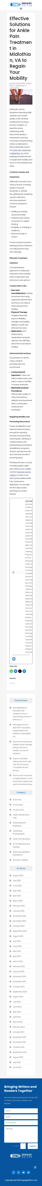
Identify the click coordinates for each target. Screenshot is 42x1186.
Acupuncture (18, 810)
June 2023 (17, 1067)
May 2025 (17, 951)
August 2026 (18, 875)
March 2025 (18, 961)
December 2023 (19, 1037)
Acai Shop (17, 799)
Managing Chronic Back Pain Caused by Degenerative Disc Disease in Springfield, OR (22, 730)
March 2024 (18, 1022)
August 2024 (18, 996)
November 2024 (19, 981)
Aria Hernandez (18, 83)
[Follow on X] (18, 1172)
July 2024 (17, 1001)
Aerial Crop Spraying (21, 839)
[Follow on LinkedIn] (28, 1172)
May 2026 (17, 890)
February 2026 (19, 906)
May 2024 (17, 1012)
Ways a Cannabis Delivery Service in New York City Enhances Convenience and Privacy (22, 764)
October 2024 (18, 986)
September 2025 (20, 931)
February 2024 (19, 1027)
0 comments (18, 86)
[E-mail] (13, 659)
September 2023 (20, 1052)
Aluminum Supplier (20, 860)
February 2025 (19, 966)
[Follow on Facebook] (14, 1172)
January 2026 (18, 911)
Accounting (18, 804)
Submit (33, 1146)
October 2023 (18, 1047)
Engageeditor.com (29, 1180)
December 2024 (19, 976)
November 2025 (19, 921)
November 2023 (19, 1042)
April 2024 (17, 1017)
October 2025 (18, 926)
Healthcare (19, 85)
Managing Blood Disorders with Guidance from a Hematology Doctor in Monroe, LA (22, 713)
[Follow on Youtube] (23, 1172)
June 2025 (17, 946)
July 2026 (17, 880)
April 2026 (17, 895)
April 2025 (17, 956)
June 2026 (17, 885)
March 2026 (18, 901)
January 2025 (18, 971)
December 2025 (19, 916)
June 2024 (17, 1007)
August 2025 (18, 936)
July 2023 (17, 1062)
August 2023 (18, 1057)
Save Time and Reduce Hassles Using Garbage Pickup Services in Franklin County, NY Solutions (22, 747)
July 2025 (17, 941)
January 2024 (18, 1032)
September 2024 (20, 991)
